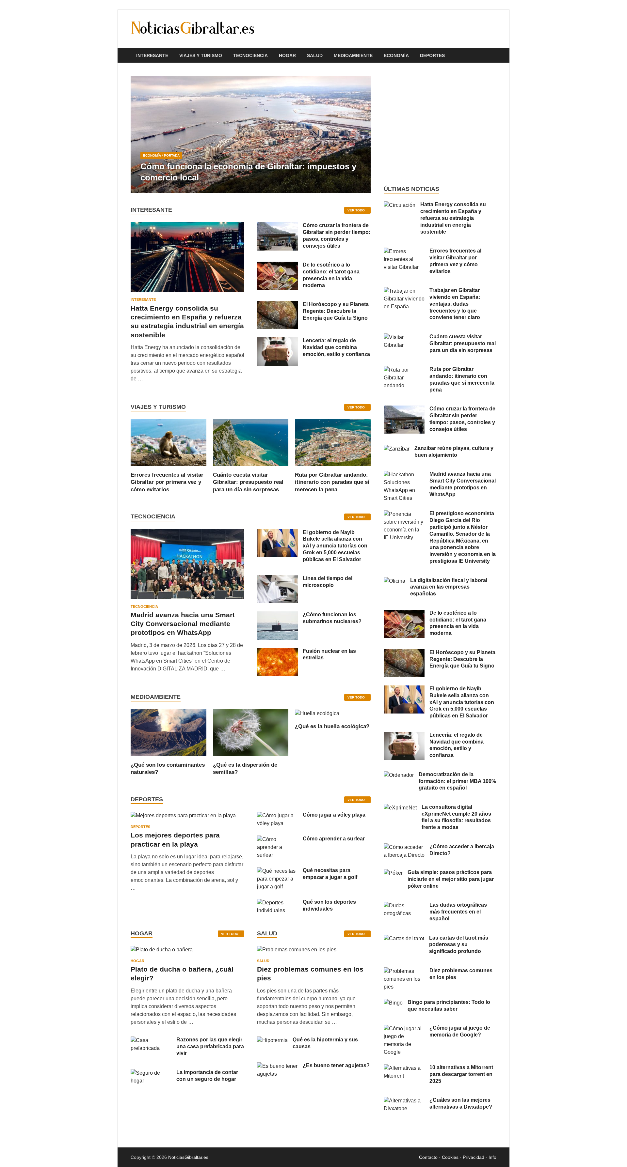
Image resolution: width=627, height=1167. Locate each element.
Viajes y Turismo (200, 55)
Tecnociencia (250, 55)
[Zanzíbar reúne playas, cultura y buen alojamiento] (397, 449)
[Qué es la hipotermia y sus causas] (272, 1040)
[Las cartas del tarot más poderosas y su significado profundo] (404, 938)
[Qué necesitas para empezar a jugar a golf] (277, 871)
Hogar (287, 55)
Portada (172, 155)
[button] (360, 134)
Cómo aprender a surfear (334, 838)
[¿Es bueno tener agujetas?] (277, 1066)
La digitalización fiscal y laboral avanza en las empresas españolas (448, 587)
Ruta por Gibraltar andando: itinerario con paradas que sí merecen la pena (332, 482)
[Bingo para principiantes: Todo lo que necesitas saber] (393, 1003)
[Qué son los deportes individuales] (277, 902)
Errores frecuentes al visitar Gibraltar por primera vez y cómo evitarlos (167, 482)
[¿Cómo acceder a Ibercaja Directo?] (404, 847)
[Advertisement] (440, 124)
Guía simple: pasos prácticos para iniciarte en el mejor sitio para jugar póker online (451, 879)
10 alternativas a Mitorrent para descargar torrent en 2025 (461, 1074)
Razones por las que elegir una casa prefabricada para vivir (210, 1046)
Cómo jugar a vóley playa (334, 815)
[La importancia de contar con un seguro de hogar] (151, 1073)
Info (492, 1157)
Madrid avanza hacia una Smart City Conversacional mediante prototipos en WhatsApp (183, 624)
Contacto (428, 1157)
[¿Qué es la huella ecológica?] (317, 713)
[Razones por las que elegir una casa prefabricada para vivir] (151, 1040)
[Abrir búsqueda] (493, 55)
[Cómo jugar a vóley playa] (277, 815)
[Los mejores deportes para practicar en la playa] (183, 815)
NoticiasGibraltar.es (188, 1157)
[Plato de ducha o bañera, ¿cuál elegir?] (162, 952)
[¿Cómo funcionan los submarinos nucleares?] (277, 615)
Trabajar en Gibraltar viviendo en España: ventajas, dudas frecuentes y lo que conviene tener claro (454, 303)
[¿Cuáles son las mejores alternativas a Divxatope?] (404, 1100)
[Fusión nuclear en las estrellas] (277, 651)
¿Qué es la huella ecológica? (332, 726)
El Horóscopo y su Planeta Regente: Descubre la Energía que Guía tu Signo (336, 311)
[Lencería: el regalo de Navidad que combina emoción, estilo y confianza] (277, 341)
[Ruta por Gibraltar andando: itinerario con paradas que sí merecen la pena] (333, 442)
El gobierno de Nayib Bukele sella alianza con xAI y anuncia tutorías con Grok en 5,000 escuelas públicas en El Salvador (335, 546)
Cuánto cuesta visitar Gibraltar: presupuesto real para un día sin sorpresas (248, 482)
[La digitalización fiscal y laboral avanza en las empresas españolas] (394, 581)
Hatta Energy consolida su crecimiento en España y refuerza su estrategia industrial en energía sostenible (453, 218)
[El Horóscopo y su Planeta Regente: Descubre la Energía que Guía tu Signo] (277, 305)
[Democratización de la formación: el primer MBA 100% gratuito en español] (399, 775)
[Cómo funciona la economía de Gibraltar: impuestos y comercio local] (251, 134)
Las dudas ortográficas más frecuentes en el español (458, 911)
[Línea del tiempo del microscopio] (277, 579)
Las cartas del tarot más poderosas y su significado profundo (458, 944)
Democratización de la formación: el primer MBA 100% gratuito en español (457, 781)
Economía (396, 55)
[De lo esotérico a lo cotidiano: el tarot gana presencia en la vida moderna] (277, 265)
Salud (315, 55)
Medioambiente (353, 55)
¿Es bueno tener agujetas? (336, 1065)
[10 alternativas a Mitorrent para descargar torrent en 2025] (404, 1068)
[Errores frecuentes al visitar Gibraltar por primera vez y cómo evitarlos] (168, 442)
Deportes (432, 55)
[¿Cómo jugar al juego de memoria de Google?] (404, 1028)
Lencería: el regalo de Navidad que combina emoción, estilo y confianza (336, 347)
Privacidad (473, 1157)
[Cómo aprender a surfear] (277, 839)
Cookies (450, 1157)
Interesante (152, 55)
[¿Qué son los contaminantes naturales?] (168, 732)
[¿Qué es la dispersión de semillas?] (251, 732)
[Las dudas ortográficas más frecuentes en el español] (404, 905)
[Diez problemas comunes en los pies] (296, 952)
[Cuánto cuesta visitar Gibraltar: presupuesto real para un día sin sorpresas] (251, 442)
